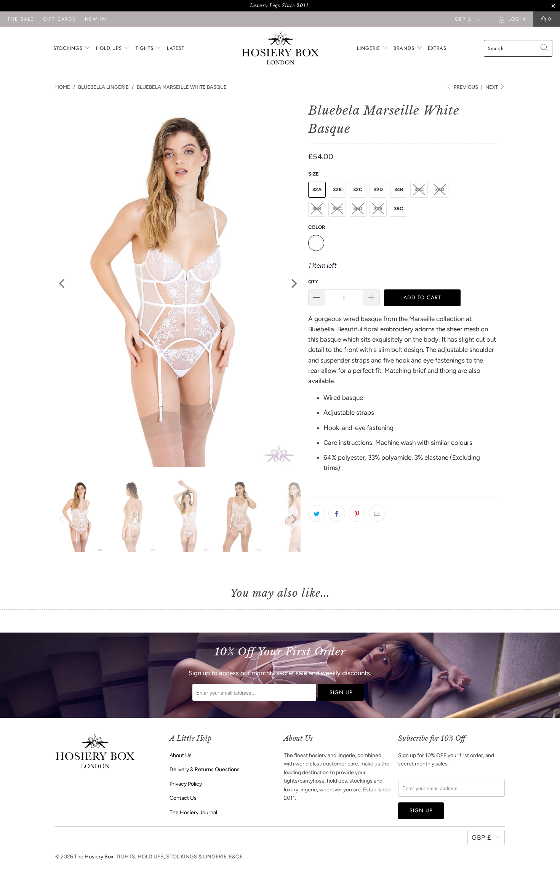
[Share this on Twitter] (316, 513)
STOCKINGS (69, 48)
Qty (313, 281)
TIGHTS (145, 48)
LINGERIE (369, 48)
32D (378, 189)
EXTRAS (437, 48)
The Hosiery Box (94, 856)
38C (398, 208)
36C (337, 208)
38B (378, 208)
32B (337, 189)
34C (419, 189)
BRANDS (404, 48)
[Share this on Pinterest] (357, 513)
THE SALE (21, 19)
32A (317, 189)
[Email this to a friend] (377, 513)
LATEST (175, 48)
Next (492, 87)
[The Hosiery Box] (281, 48)
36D (357, 208)
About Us (181, 755)
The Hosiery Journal (193, 812)
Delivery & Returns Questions (205, 769)
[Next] (293, 284)
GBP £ (463, 19)
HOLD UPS (110, 48)
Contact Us (183, 798)
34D (439, 189)
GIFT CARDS (59, 19)
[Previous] (62, 284)
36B (316, 208)
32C (357, 189)
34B (398, 189)
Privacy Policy (186, 784)
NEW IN (95, 19)
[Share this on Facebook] (336, 513)
